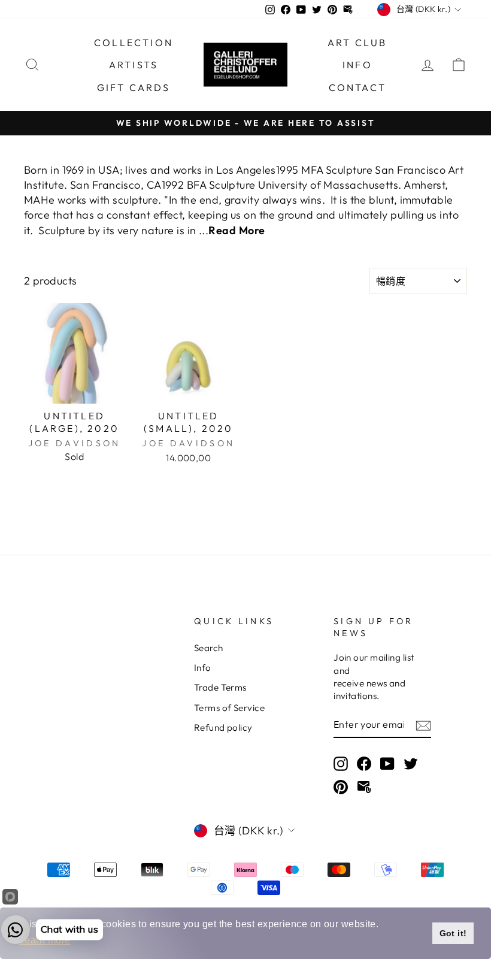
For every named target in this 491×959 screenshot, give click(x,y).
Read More (236, 230)
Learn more (45, 940)
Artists (133, 65)
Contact (357, 87)
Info (357, 65)
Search (208, 648)
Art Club (357, 43)
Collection (133, 43)
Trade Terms (220, 687)
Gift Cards (134, 87)
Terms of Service (229, 707)
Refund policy (223, 727)
